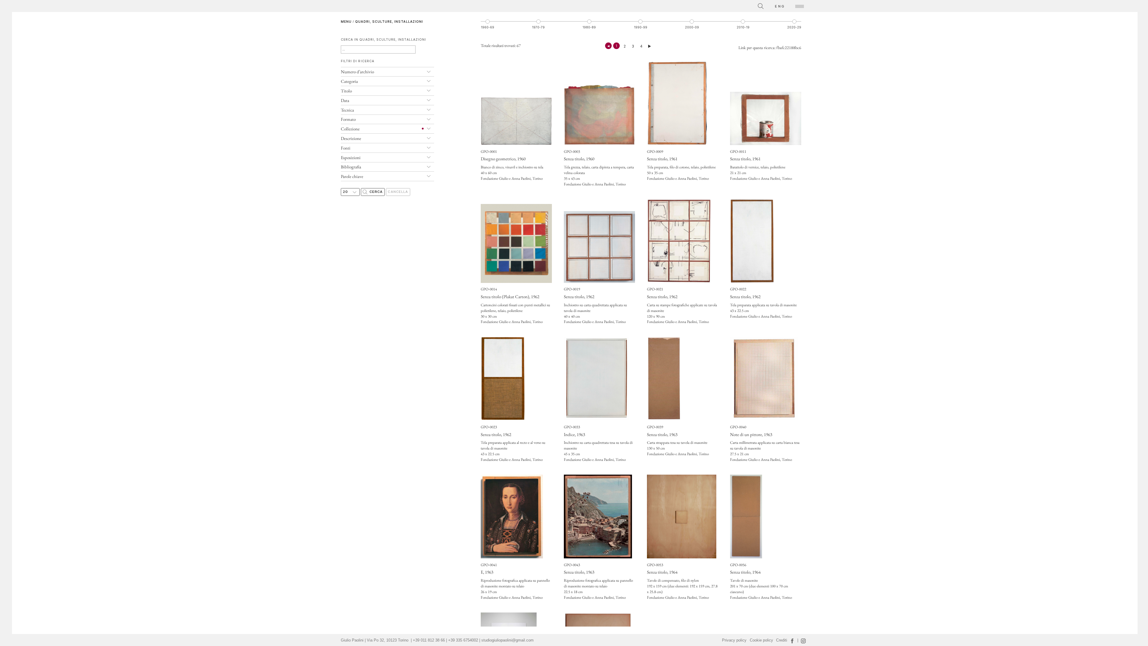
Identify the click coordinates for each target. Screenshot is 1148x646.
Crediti (781, 640)
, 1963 (574, 434)
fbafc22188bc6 (788, 47)
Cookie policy (761, 640)
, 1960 (503, 159)
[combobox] (734, 5)
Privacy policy (734, 640)
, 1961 (662, 159)
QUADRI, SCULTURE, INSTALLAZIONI (389, 22)
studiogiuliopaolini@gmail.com (507, 640)
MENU (346, 22)
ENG (780, 6)
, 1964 (662, 572)
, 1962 (510, 296)
